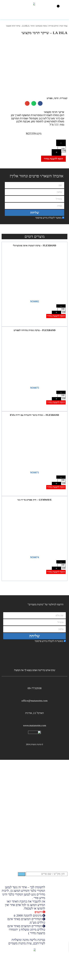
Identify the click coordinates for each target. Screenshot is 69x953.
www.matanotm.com (34, 725)
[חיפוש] (21, 874)
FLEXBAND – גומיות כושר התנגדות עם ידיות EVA (34, 415)
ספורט (50, 98)
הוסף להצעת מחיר (53, 158)
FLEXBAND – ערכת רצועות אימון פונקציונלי (34, 245)
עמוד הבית (63, 26)
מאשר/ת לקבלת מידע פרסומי (49, 641)
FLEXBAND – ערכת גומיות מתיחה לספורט (35, 330)
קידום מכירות (53, 26)
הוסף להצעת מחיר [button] (56, 316)
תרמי (32, 26)
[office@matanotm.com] (34, 695)
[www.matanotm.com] (34, 719)
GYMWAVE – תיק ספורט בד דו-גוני (34, 499)
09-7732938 (35, 688)
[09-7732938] (34, 682)
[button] (58, 6)
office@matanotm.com (34, 700)
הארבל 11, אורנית (34, 713)
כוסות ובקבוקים (41, 26)
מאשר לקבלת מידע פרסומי (48, 217)
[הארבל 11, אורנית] (34, 707)
